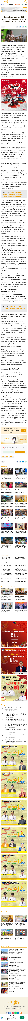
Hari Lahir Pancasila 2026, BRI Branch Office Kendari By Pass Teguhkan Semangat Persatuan (21, 491)
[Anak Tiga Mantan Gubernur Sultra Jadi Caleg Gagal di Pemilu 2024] (21, 932)
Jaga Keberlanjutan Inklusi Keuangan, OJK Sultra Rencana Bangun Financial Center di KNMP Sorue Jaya (21, 575)
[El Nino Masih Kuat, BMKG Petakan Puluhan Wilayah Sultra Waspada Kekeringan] (4, 977)
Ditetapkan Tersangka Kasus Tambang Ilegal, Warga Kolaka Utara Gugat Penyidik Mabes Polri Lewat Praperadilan (16, 714)
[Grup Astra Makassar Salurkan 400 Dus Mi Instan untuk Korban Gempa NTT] (7, 591)
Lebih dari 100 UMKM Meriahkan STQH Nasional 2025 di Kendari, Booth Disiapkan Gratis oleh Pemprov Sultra (21, 519)
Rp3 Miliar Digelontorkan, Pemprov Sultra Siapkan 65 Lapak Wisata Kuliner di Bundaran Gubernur (20, 533)
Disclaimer (8, 1008)
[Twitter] (10, 1013)
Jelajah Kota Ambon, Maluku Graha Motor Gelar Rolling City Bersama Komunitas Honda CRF (17, 970)
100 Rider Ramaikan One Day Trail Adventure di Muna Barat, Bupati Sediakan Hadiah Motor (15, 720)
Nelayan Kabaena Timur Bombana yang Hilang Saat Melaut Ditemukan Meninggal (18, 990)
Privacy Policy (22, 1006)
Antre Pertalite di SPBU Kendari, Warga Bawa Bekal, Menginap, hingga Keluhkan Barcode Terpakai (17, 951)
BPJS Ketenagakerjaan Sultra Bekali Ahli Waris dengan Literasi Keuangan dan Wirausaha (7, 575)
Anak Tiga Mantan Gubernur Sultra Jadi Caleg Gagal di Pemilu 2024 (20, 938)
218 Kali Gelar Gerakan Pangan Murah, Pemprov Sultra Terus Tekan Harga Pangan (17, 964)
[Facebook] (7, 1013)
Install (22, 1017)
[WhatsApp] (15, 1013)
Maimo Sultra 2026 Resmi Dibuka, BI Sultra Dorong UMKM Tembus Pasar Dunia (6, 477)
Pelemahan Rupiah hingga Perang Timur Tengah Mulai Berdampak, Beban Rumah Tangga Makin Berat (7, 505)
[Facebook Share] (17, 27)
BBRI (3, 456)
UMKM (11, 456)
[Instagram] (13, 1013)
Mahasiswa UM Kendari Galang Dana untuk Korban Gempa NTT (17, 957)
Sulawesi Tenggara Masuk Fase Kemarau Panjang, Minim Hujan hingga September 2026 (15, 740)
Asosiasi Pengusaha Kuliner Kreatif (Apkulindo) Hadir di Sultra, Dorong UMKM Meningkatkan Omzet (7, 533)
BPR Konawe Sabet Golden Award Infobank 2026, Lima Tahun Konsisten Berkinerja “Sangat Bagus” (21, 564)
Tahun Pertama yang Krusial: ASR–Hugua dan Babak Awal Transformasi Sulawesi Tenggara (20, 925)
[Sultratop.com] (6, 1)
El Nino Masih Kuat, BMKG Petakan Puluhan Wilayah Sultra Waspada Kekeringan (17, 977)
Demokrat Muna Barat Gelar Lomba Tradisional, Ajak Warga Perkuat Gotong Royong (17, 983)
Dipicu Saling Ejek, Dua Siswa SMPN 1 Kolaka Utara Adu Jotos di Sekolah (15, 708)
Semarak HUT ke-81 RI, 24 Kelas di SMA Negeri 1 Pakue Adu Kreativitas (15, 730)
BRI (7, 456)
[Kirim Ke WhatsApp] (26, 27)
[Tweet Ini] (20, 27)
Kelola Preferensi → (20, 452)
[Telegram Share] (23, 27)
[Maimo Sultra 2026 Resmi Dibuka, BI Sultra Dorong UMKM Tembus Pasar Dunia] (7, 471)
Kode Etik (15, 1006)
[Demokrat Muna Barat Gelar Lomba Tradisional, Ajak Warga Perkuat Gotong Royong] (4, 984)
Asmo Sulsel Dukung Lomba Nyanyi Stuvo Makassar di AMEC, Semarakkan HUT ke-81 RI (7, 569)
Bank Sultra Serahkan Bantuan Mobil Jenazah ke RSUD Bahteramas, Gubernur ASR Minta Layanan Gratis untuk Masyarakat (7, 580)
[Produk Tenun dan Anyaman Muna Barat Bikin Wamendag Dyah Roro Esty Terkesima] (7, 512)
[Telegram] (18, 1013)
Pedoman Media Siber (17, 1008)
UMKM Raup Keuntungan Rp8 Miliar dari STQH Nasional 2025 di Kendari (21, 505)
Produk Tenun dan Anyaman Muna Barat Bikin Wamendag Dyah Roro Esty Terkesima (6, 519)
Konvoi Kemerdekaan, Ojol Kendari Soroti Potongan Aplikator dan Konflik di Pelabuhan (21, 580)
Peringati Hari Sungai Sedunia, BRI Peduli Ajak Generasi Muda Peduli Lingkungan (20, 547)
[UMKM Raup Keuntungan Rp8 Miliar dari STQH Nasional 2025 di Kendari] (21, 498)
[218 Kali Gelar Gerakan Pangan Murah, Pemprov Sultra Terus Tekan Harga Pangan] (4, 964)
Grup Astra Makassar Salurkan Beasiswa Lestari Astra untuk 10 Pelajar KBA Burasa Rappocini (6, 564)
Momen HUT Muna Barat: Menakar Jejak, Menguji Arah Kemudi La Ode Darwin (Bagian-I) (7, 925)
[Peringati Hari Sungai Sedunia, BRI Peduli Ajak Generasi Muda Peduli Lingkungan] (21, 540)
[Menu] (2, 1)
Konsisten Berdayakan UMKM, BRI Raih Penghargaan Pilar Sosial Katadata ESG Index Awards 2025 (6, 547)
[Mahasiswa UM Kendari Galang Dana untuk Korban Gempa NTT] (4, 958)
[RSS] (21, 1013)
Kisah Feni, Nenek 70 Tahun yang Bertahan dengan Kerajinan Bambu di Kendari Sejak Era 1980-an (7, 491)
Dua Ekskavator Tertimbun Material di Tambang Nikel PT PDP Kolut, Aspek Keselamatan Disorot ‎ (16, 725)
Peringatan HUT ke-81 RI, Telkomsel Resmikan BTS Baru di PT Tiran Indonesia (21, 569)
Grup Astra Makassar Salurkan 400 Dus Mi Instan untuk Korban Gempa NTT (5, 559)
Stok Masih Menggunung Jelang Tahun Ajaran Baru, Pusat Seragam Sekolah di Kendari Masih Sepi (21, 477)
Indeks (4, 1006)
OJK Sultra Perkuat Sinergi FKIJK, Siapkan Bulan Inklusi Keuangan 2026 (20, 559)
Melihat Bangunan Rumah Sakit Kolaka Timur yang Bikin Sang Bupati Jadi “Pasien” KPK (7, 938)
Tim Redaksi (9, 1006)
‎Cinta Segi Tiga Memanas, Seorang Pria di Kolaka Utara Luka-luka (14, 735)
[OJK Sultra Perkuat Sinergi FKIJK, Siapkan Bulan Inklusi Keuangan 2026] (21, 591)
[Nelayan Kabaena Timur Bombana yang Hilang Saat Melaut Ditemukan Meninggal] (4, 990)
